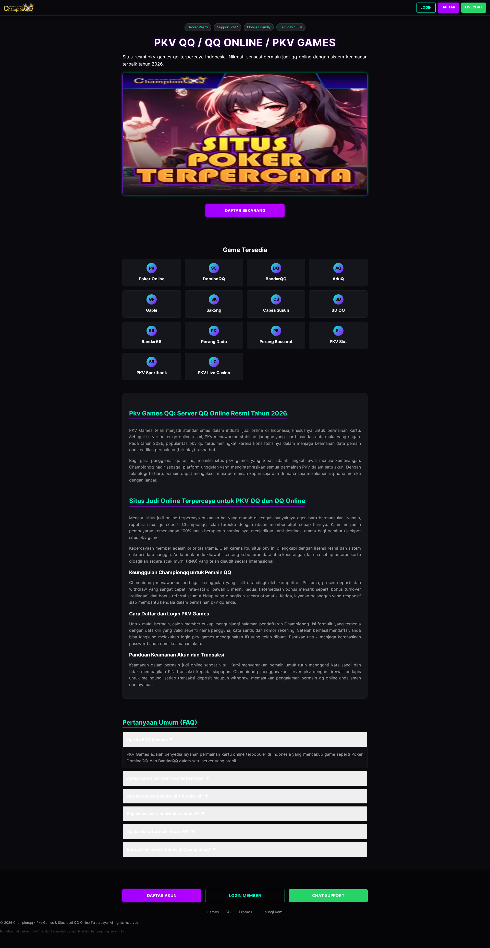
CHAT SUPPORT (328, 895)
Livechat (473, 7)
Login (426, 7)
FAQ (228, 912)
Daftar (448, 7)
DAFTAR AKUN (162, 895)
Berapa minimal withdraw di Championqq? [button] (171, 849)
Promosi (246, 912)
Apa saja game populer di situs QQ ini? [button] (168, 796)
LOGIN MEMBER (245, 895)
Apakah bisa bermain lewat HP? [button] (161, 831)
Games (213, 912)
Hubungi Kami (271, 912)
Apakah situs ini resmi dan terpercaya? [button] (168, 778)
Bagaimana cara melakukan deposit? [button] (166, 813)
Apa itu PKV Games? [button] (150, 739)
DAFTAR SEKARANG (245, 210)
